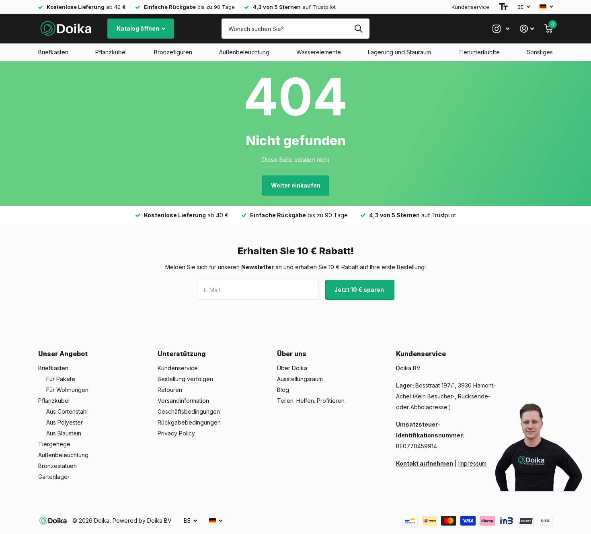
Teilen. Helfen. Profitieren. (311, 400)
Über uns (291, 354)
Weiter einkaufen (295, 185)
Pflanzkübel (111, 52)
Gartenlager (54, 476)
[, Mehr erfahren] (501, 29)
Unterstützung (182, 354)
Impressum (472, 463)
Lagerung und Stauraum (399, 52)
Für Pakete (60, 378)
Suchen (358, 29)
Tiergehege (54, 444)
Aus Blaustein (63, 433)
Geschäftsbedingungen (189, 411)
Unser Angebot (63, 354)
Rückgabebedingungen (189, 422)
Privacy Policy (176, 433)
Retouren (170, 389)
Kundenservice (470, 7)
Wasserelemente (318, 52)
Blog (283, 389)
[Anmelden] (526, 29)
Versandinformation (183, 400)
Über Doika (292, 368)
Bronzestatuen (57, 465)
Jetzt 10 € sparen (359, 289)
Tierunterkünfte (479, 52)
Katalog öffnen (138, 28)
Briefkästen (53, 52)
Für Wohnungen (67, 389)
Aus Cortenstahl (67, 411)
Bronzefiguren (173, 52)
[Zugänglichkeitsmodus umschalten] (503, 7)
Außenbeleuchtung (244, 52)
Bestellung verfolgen (185, 378)
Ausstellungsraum (300, 378)
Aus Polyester (64, 422)
